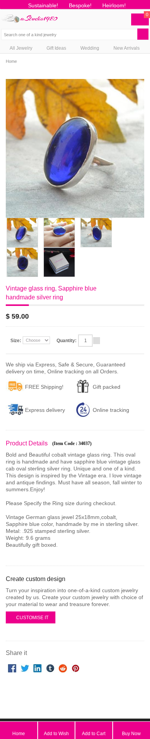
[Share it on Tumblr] (50, 667)
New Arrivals (126, 48)
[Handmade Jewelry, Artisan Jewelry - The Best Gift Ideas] (29, 14)
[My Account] (123, 18)
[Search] (145, 33)
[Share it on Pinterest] (75, 667)
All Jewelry (21, 48)
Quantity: (67, 340)
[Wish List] (93, 18)
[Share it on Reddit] (62, 667)
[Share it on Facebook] (12, 667)
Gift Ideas (57, 48)
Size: (15, 340)
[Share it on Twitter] (24, 667)
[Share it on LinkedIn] (37, 667)
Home (11, 61)
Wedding (90, 48)
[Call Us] (108, 18)
